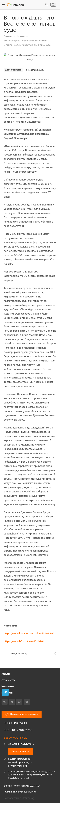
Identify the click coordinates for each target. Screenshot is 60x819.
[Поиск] (53, 5)
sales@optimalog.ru (19, 759)
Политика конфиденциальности (20, 792)
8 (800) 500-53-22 (15, 738)
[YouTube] (19, 702)
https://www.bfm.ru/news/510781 (24, 641)
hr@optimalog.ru (17, 766)
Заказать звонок (20, 751)
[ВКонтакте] (5, 702)
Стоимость (8, 680)
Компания (8, 686)
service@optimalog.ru (20, 762)
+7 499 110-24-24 (19, 744)
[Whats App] (27, 702)
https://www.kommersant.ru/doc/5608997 (29, 633)
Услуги (6, 674)
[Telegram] (12, 702)
